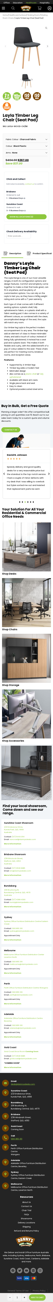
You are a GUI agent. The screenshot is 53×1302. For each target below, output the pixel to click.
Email (13, 1081)
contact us (29, 184)
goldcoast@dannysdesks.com (23, 1058)
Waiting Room (33, 15)
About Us (26, 1202)
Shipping (27, 1226)
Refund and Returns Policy (26, 1230)
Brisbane (15, 1114)
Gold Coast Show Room (21, 1051)
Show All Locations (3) (21, 216)
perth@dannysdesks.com (21, 995)
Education (18, 2)
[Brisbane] (5, 1116)
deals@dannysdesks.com (23, 1084)
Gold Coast (16, 1126)
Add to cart (37, 1297)
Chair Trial (26, 1210)
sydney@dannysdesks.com (22, 931)
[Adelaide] (5, 1162)
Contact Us (26, 1206)
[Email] (5, 1083)
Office (7, 2)
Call (13, 1135)
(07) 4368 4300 (18, 899)
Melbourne (16, 1184)
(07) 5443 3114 (18, 836)
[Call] (5, 1137)
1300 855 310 (17, 928)
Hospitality (45, 2)
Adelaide (15, 1160)
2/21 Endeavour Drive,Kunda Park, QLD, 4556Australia (14, 830)
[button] (47, 46)
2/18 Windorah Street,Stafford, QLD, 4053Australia (13, 861)
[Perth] (5, 1147)
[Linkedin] (33, 1270)
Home (5, 15)
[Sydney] (5, 1174)
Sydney (15, 1172)
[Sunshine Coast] (5, 1092)
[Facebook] (13, 1270)
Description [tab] (15, 253)
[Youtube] (26, 1270)
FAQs (26, 1214)
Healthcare (31, 2)
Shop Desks (9, 573)
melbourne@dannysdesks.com (24, 964)
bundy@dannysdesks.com (21, 902)
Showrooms (26, 1218)
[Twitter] (19, 1270)
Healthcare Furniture (17, 15)
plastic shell (31, 374)
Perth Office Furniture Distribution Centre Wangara (26, 987)
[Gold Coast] (5, 1128)
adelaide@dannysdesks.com (23, 1028)
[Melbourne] (5, 1185)
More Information (12, 843)
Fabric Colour (12, 139)
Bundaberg (17, 1102)
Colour (9, 146)
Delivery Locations (26, 1222)
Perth (14, 1145)
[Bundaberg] (5, 1104)
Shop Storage (10, 685)
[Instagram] (40, 1270)
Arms (8, 152)
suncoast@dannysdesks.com (23, 839)
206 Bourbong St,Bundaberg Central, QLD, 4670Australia (17, 892)
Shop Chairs (9, 629)
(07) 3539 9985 (18, 868)
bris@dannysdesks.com (20, 871)
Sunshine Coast (19, 1090)
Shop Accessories (13, 740)
